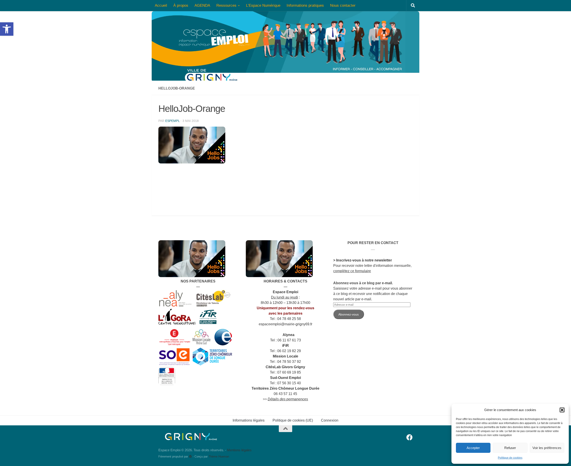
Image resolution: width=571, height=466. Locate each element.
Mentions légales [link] (239, 450)
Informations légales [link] (249, 420)
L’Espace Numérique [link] (263, 5)
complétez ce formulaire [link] (352, 271)
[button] (562, 410)
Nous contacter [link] (343, 5)
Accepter (473, 448)
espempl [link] (172, 121)
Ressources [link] (226, 5)
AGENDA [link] (202, 5)
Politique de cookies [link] (510, 457)
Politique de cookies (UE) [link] (293, 420)
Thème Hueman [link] (219, 456)
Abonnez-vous (348, 314)
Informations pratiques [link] (305, 5)
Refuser (510, 448)
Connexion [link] (329, 420)
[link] (6, 29)
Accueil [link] (161, 5)
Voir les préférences (546, 448)
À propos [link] (180, 5)
